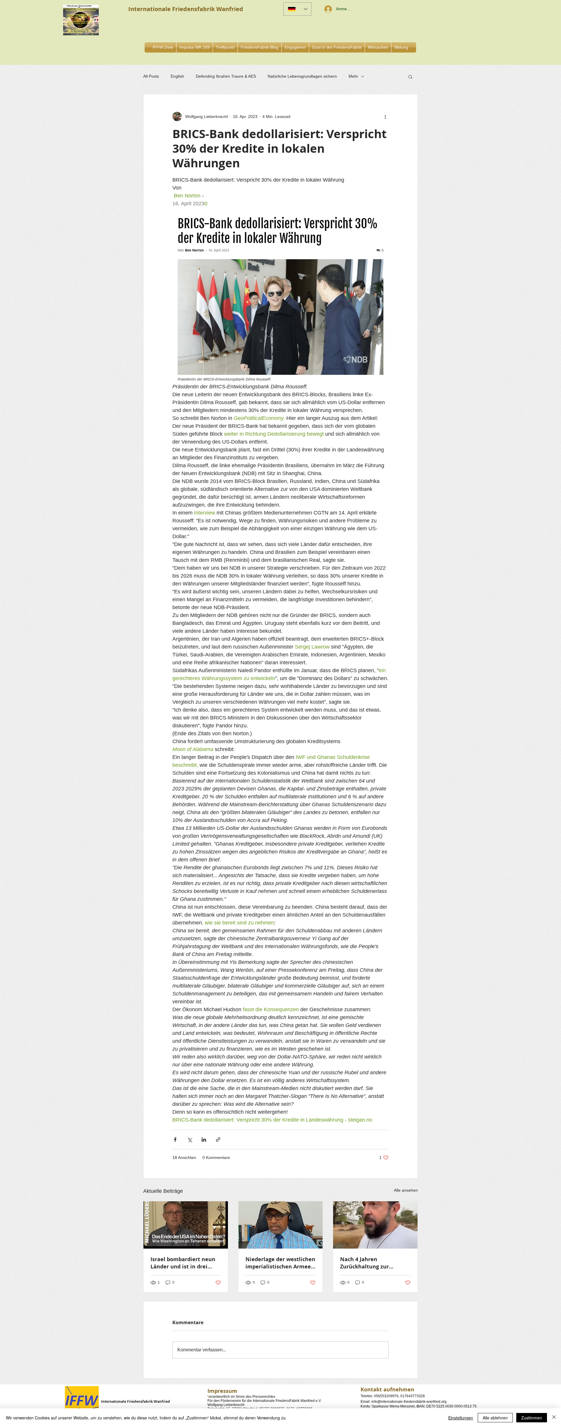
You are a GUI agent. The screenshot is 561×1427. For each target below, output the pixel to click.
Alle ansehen (406, 1190)
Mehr (353, 76)
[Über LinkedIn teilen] (204, 1139)
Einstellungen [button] (460, 1418)
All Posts (151, 76)
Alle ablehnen (495, 1418)
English (177, 76)
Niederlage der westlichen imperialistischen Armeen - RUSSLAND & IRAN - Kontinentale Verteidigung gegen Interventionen (280, 1263)
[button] (295, 47)
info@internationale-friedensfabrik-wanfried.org (408, 1402)
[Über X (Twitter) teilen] (189, 1139)
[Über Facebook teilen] (175, 1139)
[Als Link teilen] (218, 1139)
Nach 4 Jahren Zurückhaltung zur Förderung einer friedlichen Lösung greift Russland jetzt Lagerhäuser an (372, 1263)
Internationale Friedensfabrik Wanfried (135, 1401)
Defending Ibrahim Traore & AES (226, 76)
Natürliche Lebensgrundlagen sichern (302, 76)
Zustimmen (531, 1418)
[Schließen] (553, 1417)
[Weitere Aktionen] (385, 116)
